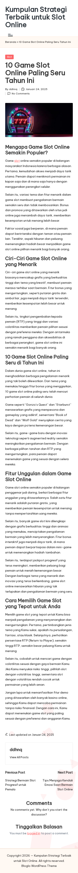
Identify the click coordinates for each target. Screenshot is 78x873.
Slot (9, 56)
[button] (19, 757)
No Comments (21, 93)
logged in (33, 833)
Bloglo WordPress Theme (39, 866)
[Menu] (10, 35)
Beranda (10, 41)
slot (17, 161)
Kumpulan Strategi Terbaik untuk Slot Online (36, 17)
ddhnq (16, 749)
